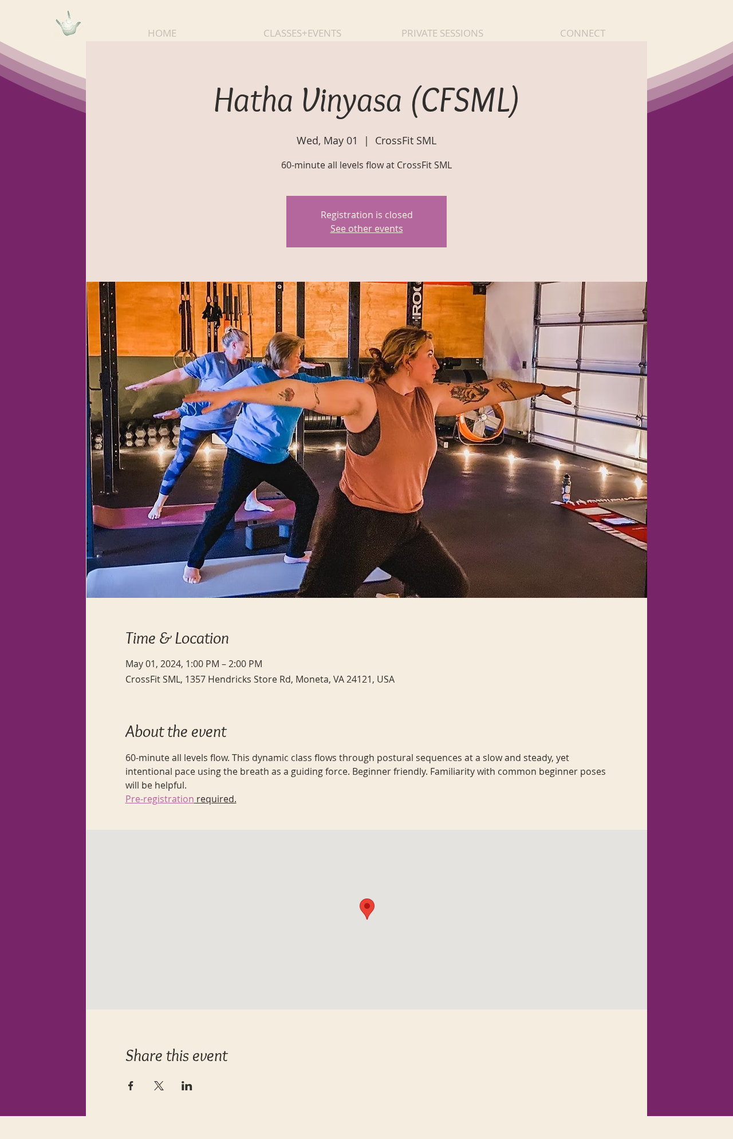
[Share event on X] (158, 1085)
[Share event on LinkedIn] (187, 1085)
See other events (366, 228)
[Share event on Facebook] (130, 1085)
